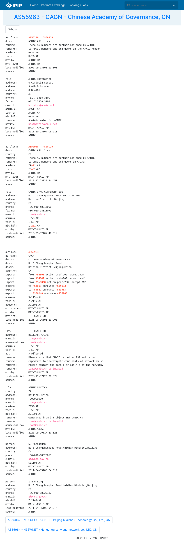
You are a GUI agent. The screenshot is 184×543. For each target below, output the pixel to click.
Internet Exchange (53, 5)
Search (174, 5)
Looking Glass (78, 5)
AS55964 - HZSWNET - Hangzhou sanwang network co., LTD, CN (52, 529)
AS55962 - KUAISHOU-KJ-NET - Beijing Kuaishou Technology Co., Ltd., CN (59, 520)
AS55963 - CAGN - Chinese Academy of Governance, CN (92, 16)
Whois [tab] (12, 29)
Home (34, 5)
